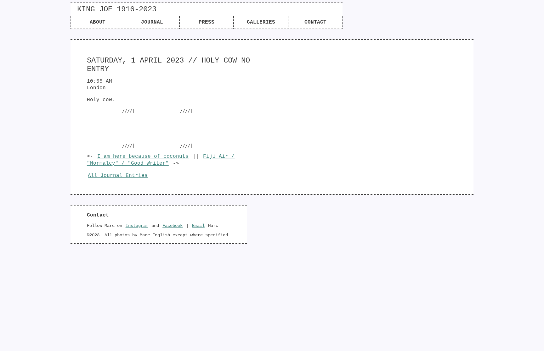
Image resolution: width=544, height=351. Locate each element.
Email (198, 225)
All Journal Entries (118, 175)
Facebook (172, 225)
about (97, 22)
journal (152, 22)
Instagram (137, 225)
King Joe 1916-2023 (116, 9)
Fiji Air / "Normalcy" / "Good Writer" (161, 160)
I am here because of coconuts (143, 156)
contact (315, 22)
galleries (261, 22)
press (206, 22)
